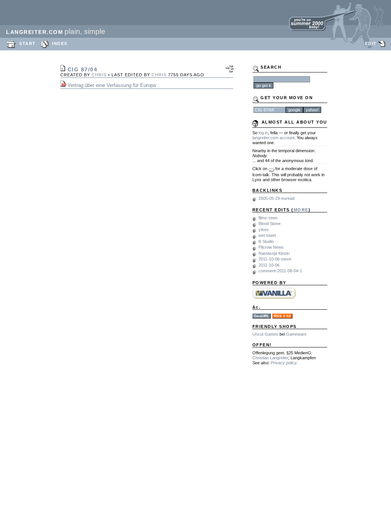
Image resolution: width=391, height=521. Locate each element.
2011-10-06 (269, 265)
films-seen (268, 217)
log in (263, 132)
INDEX (60, 43)
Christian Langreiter (270, 357)
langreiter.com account (273, 137)
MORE (301, 209)
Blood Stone (270, 223)
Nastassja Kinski (274, 253)
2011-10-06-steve (275, 259)
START (27, 43)
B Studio (266, 241)
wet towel (267, 235)
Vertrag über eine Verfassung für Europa (112, 85)
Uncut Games (265, 334)
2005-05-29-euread (276, 198)
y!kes (264, 229)
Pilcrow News (271, 247)
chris (99, 74)
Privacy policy (283, 362)
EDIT (371, 43)
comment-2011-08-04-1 (280, 271)
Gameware (296, 334)
